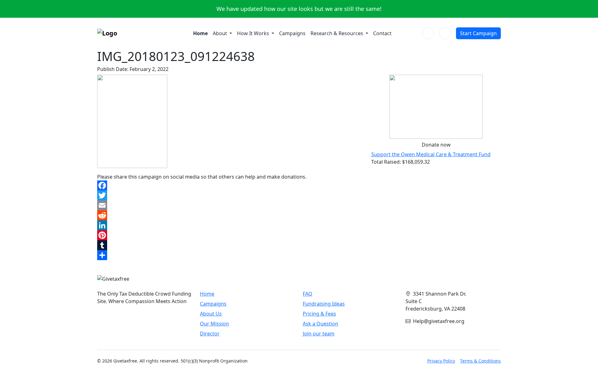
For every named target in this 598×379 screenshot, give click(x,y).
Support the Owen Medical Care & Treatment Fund (431, 154)
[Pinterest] (230, 235)
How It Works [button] (253, 33)
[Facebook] (230, 185)
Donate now (436, 144)
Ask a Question (320, 323)
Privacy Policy (441, 361)
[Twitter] (230, 195)
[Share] (230, 255)
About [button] (220, 33)
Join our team (319, 333)
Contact (382, 33)
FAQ (307, 293)
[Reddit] (230, 215)
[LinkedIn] (230, 225)
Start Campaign (478, 33)
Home (200, 33)
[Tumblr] (230, 245)
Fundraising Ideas (324, 303)
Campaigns (292, 33)
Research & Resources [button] (337, 33)
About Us (211, 313)
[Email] (230, 205)
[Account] (445, 33)
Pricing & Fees (319, 313)
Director (210, 333)
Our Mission (214, 323)
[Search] (428, 33)
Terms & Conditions (480, 361)
